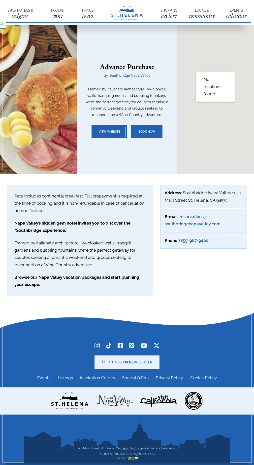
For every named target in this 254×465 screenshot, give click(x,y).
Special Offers (135, 377)
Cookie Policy (203, 377)
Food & (57, 13)
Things (87, 13)
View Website (109, 131)
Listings (65, 377)
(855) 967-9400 (193, 240)
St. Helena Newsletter (130, 362)
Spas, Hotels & (20, 13)
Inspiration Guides (97, 377)
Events (236, 13)
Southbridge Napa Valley (130, 76)
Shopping (168, 13)
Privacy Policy (169, 377)
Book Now (146, 131)
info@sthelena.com (164, 448)
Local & (202, 13)
